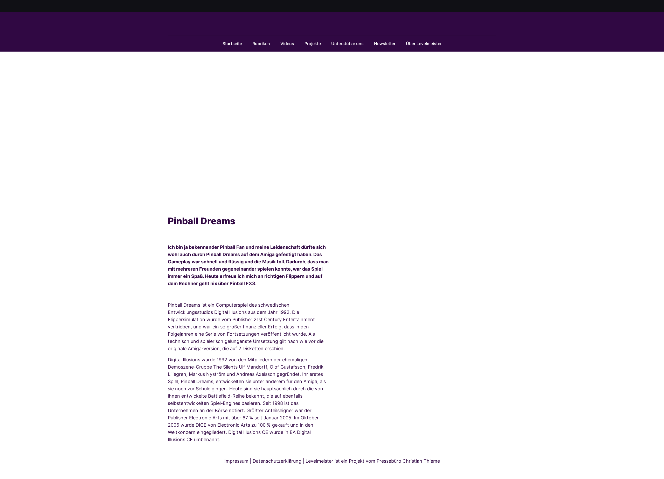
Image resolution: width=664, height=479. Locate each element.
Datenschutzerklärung (277, 461)
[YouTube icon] (481, 6)
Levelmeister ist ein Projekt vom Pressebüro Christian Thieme (373, 461)
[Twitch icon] (493, 6)
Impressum (236, 461)
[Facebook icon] (474, 6)
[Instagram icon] (487, 6)
